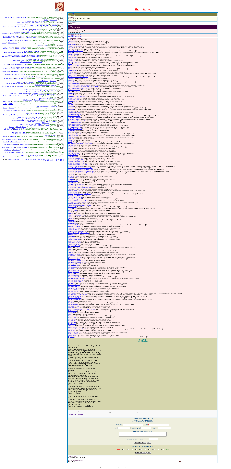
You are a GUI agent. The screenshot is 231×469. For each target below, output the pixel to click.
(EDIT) (72, 13)
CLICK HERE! (86, 416)
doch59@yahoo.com (74, 36)
